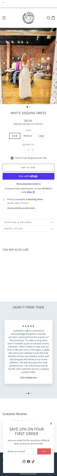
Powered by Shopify (28, 473)
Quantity (28, 144)
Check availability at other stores (21, 208)
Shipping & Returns (18, 222)
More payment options (28, 183)
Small (15, 135)
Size (28, 130)
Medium (28, 135)
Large (41, 135)
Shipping (18, 123)
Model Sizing (14, 228)
